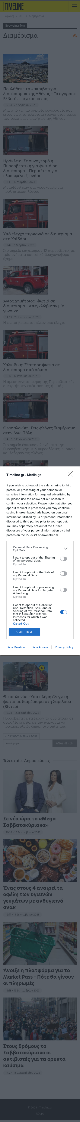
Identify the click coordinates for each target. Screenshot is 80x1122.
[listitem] (40, 549)
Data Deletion (16, 647)
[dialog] (40, 561)
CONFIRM (24, 631)
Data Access (40, 647)
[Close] (72, 475)
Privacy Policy (64, 647)
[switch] (63, 559)
